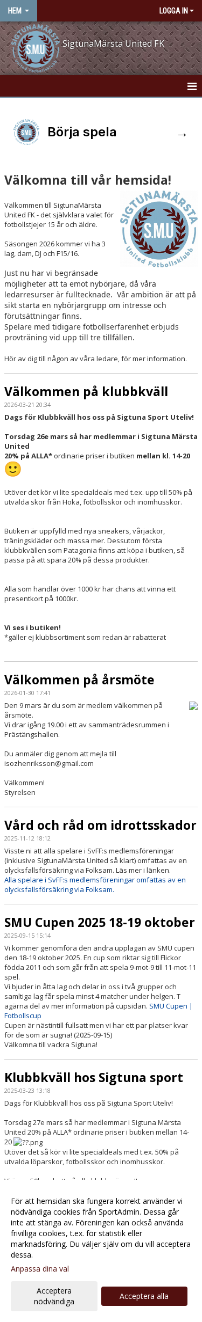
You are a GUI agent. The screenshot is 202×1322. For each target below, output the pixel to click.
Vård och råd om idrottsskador (100, 825)
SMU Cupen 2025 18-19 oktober (99, 922)
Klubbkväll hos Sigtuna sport (93, 1077)
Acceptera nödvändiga (54, 1296)
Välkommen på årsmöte (79, 679)
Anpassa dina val (40, 1269)
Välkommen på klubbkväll (86, 391)
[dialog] (101, 1251)
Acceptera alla (144, 1296)
